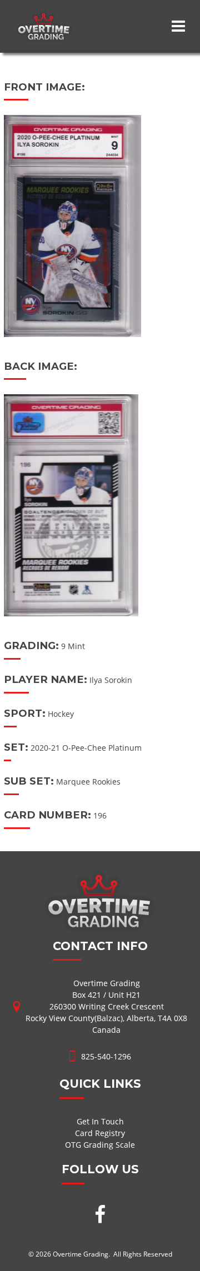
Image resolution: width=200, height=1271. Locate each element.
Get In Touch (100, 1121)
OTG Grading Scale (100, 1144)
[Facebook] (100, 1215)
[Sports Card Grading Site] (44, 17)
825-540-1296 (106, 1056)
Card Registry (100, 1133)
